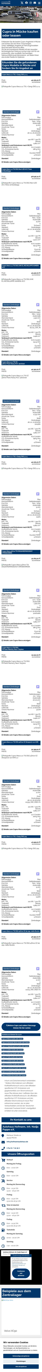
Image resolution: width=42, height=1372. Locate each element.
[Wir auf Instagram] (31, 2)
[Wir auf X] (22, 2)
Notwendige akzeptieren (21, 1356)
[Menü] (39, 3)
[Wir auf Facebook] (26, 2)
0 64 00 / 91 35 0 (13, 1148)
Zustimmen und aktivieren (21, 1273)
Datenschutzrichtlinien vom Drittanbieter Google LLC (19, 1264)
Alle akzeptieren (21, 1366)
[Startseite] (6, 2)
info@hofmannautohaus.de (17, 1142)
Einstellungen (21, 1361)
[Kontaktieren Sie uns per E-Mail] (35, 2)
